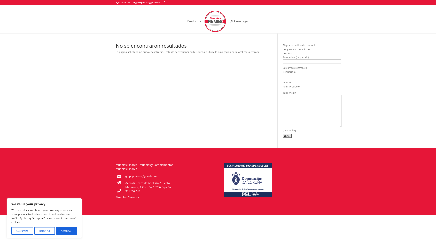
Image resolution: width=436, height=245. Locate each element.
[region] (44, 218)
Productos (194, 21)
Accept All (66, 230)
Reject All (44, 230)
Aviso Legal (240, 21)
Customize (22, 230)
